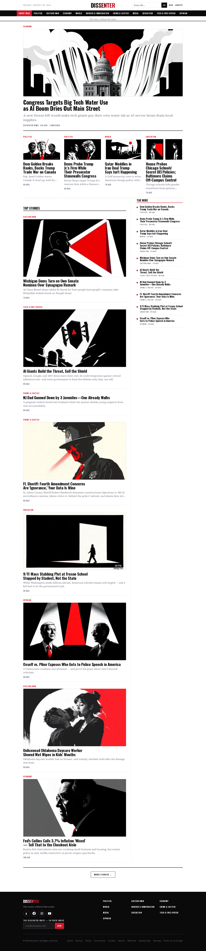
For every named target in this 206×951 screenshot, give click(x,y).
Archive (112, 940)
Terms (88, 940)
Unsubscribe (145, 940)
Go (164, 5)
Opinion (183, 13)
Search (121, 940)
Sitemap (157, 940)
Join (59, 925)
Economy (67, 13)
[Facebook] (34, 913)
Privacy (79, 940)
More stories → (103, 874)
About (179, 5)
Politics (38, 13)
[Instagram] (42, 913)
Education (147, 13)
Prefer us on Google (173, 940)
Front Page (24, 13)
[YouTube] (49, 913)
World (79, 13)
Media (136, 13)
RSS (171, 5)
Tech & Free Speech (166, 13)
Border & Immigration (97, 13)
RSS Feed (131, 940)
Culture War (52, 13)
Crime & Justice (121, 13)
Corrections (99, 940)
